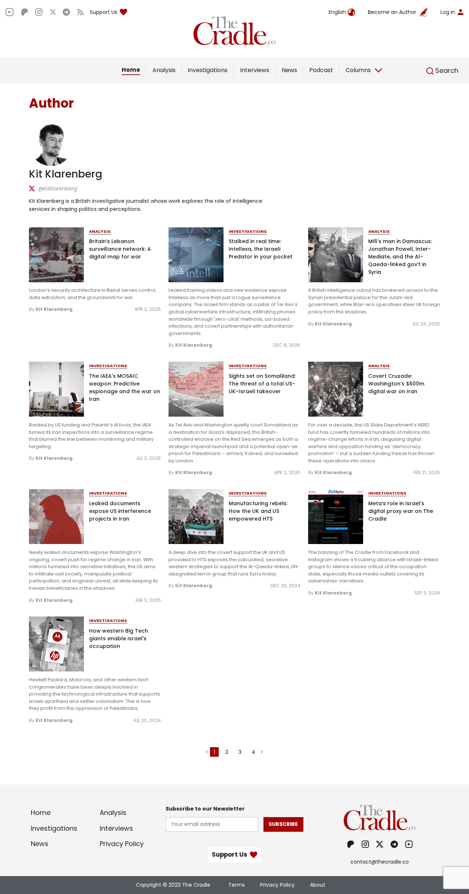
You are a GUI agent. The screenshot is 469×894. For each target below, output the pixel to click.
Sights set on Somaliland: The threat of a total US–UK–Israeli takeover (262, 383)
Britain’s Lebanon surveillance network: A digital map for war (120, 249)
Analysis (164, 70)
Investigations (208, 70)
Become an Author (392, 12)
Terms (236, 885)
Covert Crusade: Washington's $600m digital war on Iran (396, 383)
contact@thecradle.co (379, 861)
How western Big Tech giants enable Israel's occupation (118, 638)
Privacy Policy (122, 843)
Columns (358, 70)
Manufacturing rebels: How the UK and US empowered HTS (258, 511)
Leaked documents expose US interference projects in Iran (120, 511)
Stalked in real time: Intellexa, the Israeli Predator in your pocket (260, 249)
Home (131, 70)
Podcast (321, 70)
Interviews (254, 70)
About (317, 885)
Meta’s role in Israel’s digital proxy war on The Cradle (400, 511)
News (289, 70)
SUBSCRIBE (283, 824)
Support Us (103, 12)
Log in (447, 12)
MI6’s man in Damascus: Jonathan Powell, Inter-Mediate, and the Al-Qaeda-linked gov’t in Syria (400, 257)
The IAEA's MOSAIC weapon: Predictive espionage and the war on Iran (124, 387)
